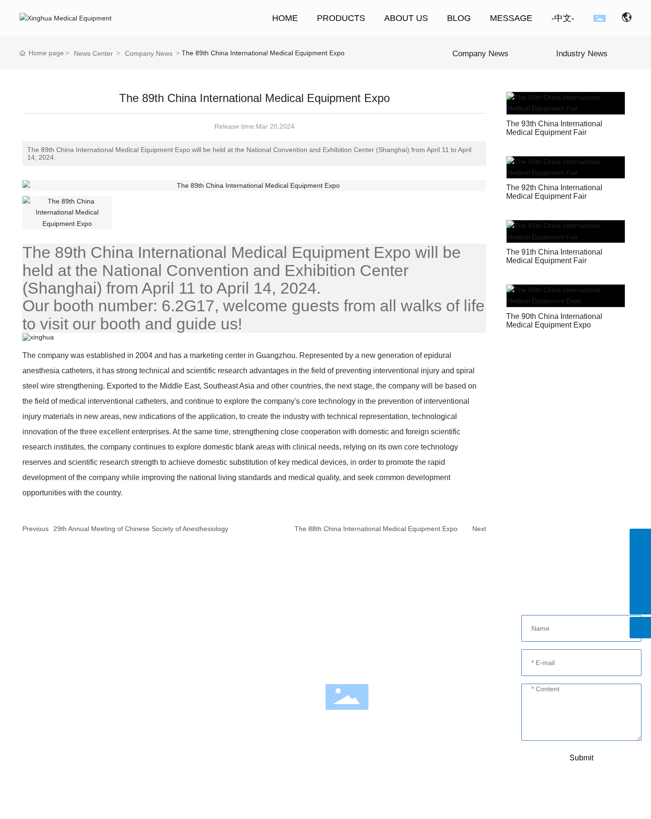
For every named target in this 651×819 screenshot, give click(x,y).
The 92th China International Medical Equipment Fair (554, 192)
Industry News (582, 53)
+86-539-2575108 (364, 619)
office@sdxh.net (426, 646)
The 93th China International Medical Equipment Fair (554, 128)
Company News (149, 53)
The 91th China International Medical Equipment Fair (554, 256)
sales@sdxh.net (372, 646)
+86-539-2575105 (407, 632)
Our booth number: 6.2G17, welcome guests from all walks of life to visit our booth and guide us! (253, 314)
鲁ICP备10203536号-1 (431, 804)
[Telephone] (640, 561)
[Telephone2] (640, 582)
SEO (294, 805)
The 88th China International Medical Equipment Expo (376, 528)
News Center (93, 53)
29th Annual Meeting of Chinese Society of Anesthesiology (140, 528)
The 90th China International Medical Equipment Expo (554, 320)
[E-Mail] (640, 539)
